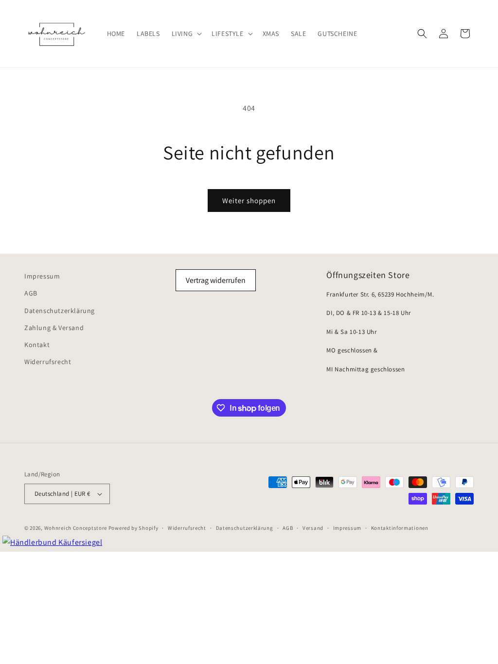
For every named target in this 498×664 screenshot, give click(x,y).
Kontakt (37, 344)
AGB (30, 293)
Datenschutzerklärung (59, 310)
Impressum (42, 276)
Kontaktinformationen (399, 527)
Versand (312, 527)
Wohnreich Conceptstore (75, 527)
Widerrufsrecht (47, 361)
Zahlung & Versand (54, 327)
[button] (186, 33)
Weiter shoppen (249, 200)
